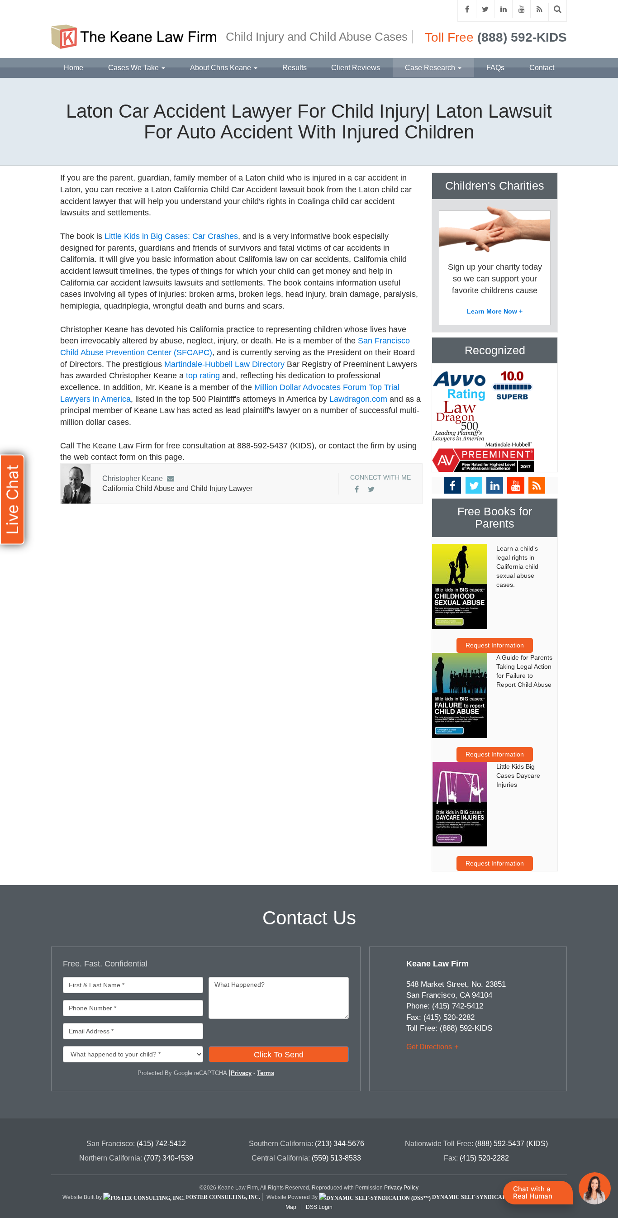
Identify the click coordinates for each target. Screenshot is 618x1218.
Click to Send (279, 1054)
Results (294, 67)
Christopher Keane (132, 478)
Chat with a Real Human (532, 1192)
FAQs (495, 67)
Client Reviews (355, 67)
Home (73, 67)
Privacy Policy (401, 1188)
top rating (203, 375)
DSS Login (319, 1207)
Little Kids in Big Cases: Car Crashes (171, 236)
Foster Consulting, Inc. (222, 1197)
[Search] (557, 9)
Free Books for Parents (494, 517)
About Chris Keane (221, 67)
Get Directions (429, 1047)
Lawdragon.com (358, 399)
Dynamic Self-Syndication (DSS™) (484, 1197)
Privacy (241, 1073)
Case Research (431, 67)
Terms (265, 1073)
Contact (541, 67)
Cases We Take (134, 67)
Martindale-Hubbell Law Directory (224, 364)
